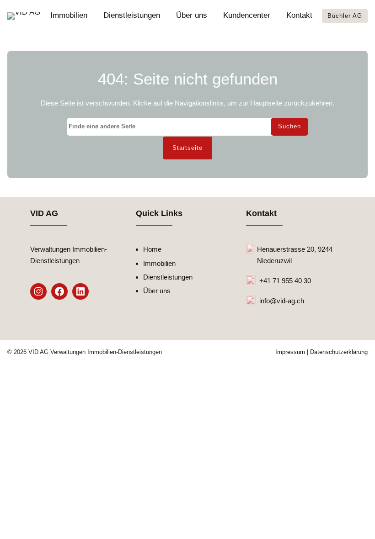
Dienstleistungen (168, 277)
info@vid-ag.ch (281, 301)
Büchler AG (344, 15)
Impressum (290, 352)
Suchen (289, 126)
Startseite (187, 148)
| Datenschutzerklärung (336, 352)
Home (152, 249)
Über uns (157, 291)
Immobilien (159, 263)
